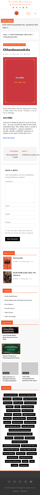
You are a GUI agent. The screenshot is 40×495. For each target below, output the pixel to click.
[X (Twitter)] (20, 7)
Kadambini (7, 422)
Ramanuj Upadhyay (9, 453)
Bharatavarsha (7, 403)
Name (7, 206)
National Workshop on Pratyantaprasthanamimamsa (11, 357)
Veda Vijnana (9, 312)
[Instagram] (26, 7)
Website (8, 222)
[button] (36, 13)
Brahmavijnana (18, 403)
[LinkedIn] (23, 7)
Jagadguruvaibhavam (28, 414)
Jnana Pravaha (31, 418)
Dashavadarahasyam (27, 407)
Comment (9, 181)
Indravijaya (8, 414)
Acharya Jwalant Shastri (11, 395)
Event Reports (9, 304)
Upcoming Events (8, 331)
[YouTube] (13, 7)
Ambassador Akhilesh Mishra (27, 395)
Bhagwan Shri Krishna (30, 399)
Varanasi (25, 461)
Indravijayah (17, 414)
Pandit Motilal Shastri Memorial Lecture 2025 (19, 434)
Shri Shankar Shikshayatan (13, 461)
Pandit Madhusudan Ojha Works (14, 45)
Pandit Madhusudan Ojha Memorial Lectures (18, 300)
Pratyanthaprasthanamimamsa (11, 446)
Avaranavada (18, 258)
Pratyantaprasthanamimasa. (20, 442)
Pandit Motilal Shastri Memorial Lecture (20, 430)
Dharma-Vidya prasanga (13, 411)
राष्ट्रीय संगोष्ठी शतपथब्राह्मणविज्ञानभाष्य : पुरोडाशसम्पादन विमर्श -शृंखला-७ (29, 379)
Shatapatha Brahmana (25, 457)
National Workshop (30, 422)
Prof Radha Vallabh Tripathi (28, 450)
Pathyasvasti (9, 438)
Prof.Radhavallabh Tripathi (11, 450)
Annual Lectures (9, 308)
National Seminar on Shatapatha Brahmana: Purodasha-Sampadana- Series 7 (9, 380)
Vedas (31, 461)
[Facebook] (16, 7)
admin (7, 54)
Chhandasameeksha (30, 403)
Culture (17, 407)
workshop (14, 465)
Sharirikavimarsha (12, 457)
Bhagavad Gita (17, 399)
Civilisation (9, 407)
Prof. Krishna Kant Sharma (29, 446)
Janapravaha (7, 418)
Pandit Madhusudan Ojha (12, 426)
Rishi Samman (20, 453)
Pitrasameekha (19, 438)
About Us (16, 491)
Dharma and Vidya (27, 411)
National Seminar (17, 422)
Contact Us (23, 491)
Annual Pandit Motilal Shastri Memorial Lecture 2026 (10, 337)
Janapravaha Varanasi (19, 418)
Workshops (6, 352)
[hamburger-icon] (28, 13)
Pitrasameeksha (30, 438)
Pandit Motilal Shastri (11, 296)
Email (7, 214)
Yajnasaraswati (24, 465)
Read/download (9, 138)
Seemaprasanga (32, 453)
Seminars (6, 373)
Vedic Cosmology (10, 316)
